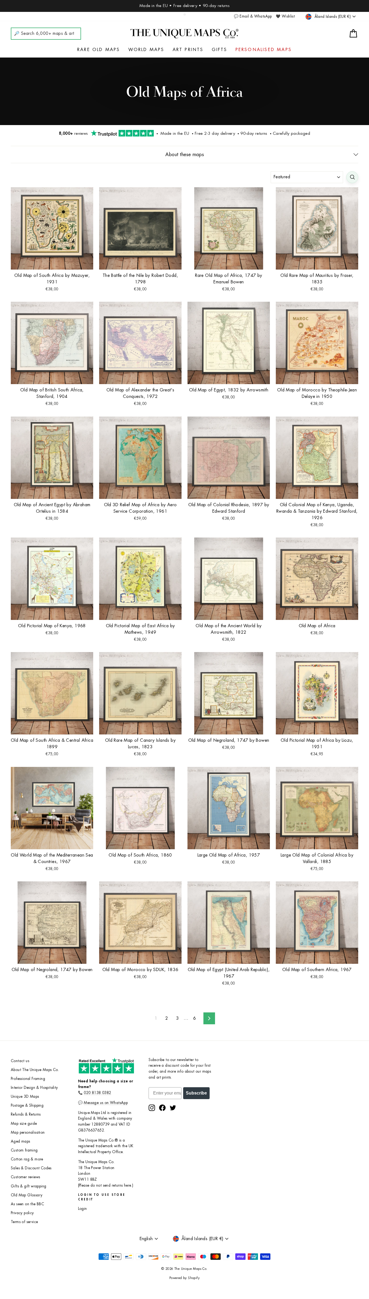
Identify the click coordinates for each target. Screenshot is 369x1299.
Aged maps (20, 1141)
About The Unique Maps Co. (35, 1070)
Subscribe (196, 1093)
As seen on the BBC (27, 1204)
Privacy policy (22, 1213)
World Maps (146, 50)
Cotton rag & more (27, 1159)
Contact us (20, 1061)
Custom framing (24, 1150)
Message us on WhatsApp (106, 1103)
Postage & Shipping (27, 1105)
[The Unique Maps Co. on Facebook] (162, 1108)
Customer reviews (25, 1177)
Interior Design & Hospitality (34, 1087)
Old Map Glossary (26, 1195)
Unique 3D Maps (25, 1096)
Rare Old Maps (98, 50)
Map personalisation (28, 1132)
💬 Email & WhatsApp (253, 16)
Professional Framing (28, 1078)
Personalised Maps (264, 50)
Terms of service (24, 1222)
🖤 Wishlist (285, 16)
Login (82, 1208)
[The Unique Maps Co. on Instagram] (152, 1108)
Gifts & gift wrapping (28, 1186)
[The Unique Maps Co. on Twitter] (173, 1108)
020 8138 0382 (97, 1093)
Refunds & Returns (26, 1114)
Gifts (219, 50)
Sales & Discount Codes (31, 1168)
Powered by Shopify (184, 1278)
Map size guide (24, 1123)
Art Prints (188, 50)
